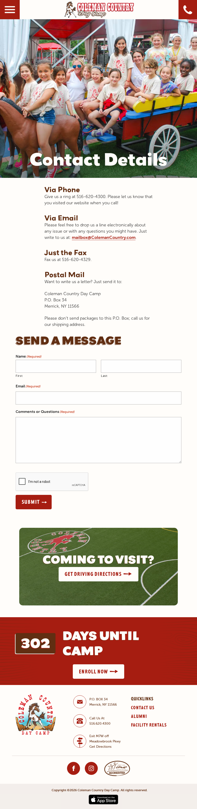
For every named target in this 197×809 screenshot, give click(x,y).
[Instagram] (91, 768)
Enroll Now (93, 671)
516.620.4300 (100, 723)
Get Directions (100, 746)
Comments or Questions (45, 411)
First (19, 376)
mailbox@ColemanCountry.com (103, 237)
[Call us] (188, 9)
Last (104, 376)
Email (28, 386)
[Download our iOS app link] (103, 799)
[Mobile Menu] (10, 9)
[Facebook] (73, 768)
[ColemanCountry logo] (99, 9)
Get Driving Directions (93, 574)
